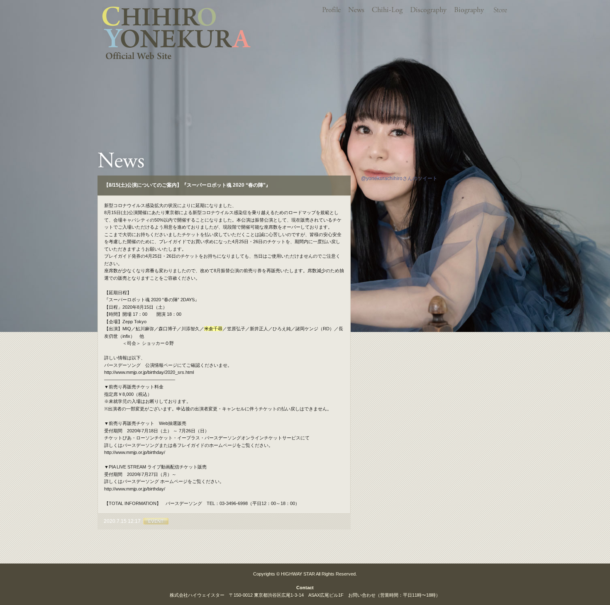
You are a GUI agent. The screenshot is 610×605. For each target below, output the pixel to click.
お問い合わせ (362, 595)
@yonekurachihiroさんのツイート (399, 178)
